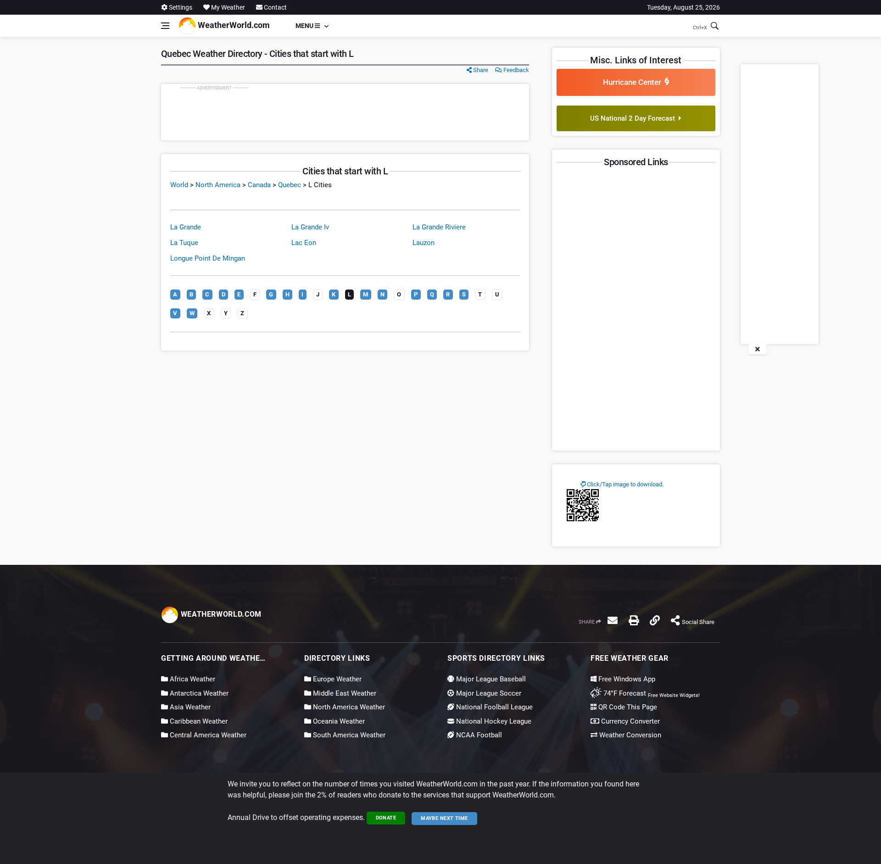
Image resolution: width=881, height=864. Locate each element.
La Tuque (184, 243)
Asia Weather (189, 707)
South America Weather (348, 735)
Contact (274, 7)
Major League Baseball (490, 679)
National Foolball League (493, 707)
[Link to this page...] (655, 620)
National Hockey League (492, 721)
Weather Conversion (629, 735)
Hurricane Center (634, 82)
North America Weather (348, 707)
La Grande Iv (310, 227)
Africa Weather (191, 679)
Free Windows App (626, 679)
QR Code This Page (627, 707)
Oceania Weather (338, 721)
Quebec (289, 185)
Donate (386, 818)
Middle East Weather (343, 693)
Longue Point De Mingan (207, 258)
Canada (259, 185)
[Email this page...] (612, 620)
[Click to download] (583, 505)
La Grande (185, 227)
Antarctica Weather (198, 693)
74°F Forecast (624, 693)
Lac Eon (303, 243)
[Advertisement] (345, 112)
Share (480, 70)
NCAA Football (478, 735)
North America (217, 185)
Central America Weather (207, 735)
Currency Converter (629, 721)
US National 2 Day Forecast (634, 118)
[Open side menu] (165, 25)
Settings (179, 7)
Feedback (515, 70)
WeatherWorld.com (233, 25)
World (179, 185)
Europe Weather (336, 679)
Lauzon (424, 243)
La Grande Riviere (439, 227)
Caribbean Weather (198, 721)
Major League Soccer (487, 693)
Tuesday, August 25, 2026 (683, 7)
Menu (305, 25)
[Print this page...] (633, 620)
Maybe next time (444, 818)
